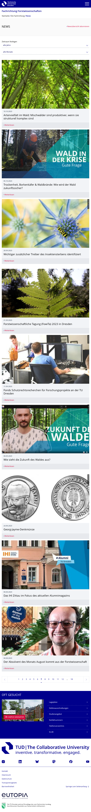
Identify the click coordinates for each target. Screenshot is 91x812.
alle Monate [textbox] (8, 52)
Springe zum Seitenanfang (76, 786)
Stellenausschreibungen (58, 708)
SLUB (51, 732)
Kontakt (5, 771)
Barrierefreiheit (8, 786)
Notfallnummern (56, 720)
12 (63, 679)
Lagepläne (53, 702)
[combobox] (45, 45)
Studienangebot (55, 714)
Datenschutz (7, 779)
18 (72, 679)
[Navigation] (87, 3)
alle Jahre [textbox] (7, 45)
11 (58, 679)
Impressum (6, 775)
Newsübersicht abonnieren (78, 26)
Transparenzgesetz (9, 783)
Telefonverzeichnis (56, 726)
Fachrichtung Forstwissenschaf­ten (22, 11)
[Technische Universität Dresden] (9, 3)
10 (53, 679)
